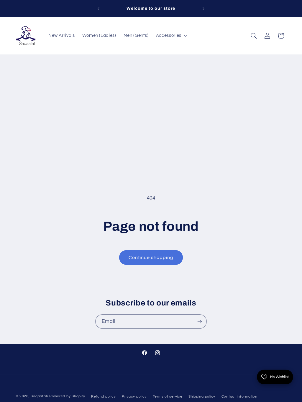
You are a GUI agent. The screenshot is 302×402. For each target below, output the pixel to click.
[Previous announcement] (98, 8)
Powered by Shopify (67, 396)
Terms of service (168, 396)
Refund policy (103, 396)
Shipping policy (201, 396)
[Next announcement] (203, 8)
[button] (171, 35)
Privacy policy (134, 396)
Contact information (239, 396)
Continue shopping (151, 257)
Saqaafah (39, 396)
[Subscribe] (199, 321)
